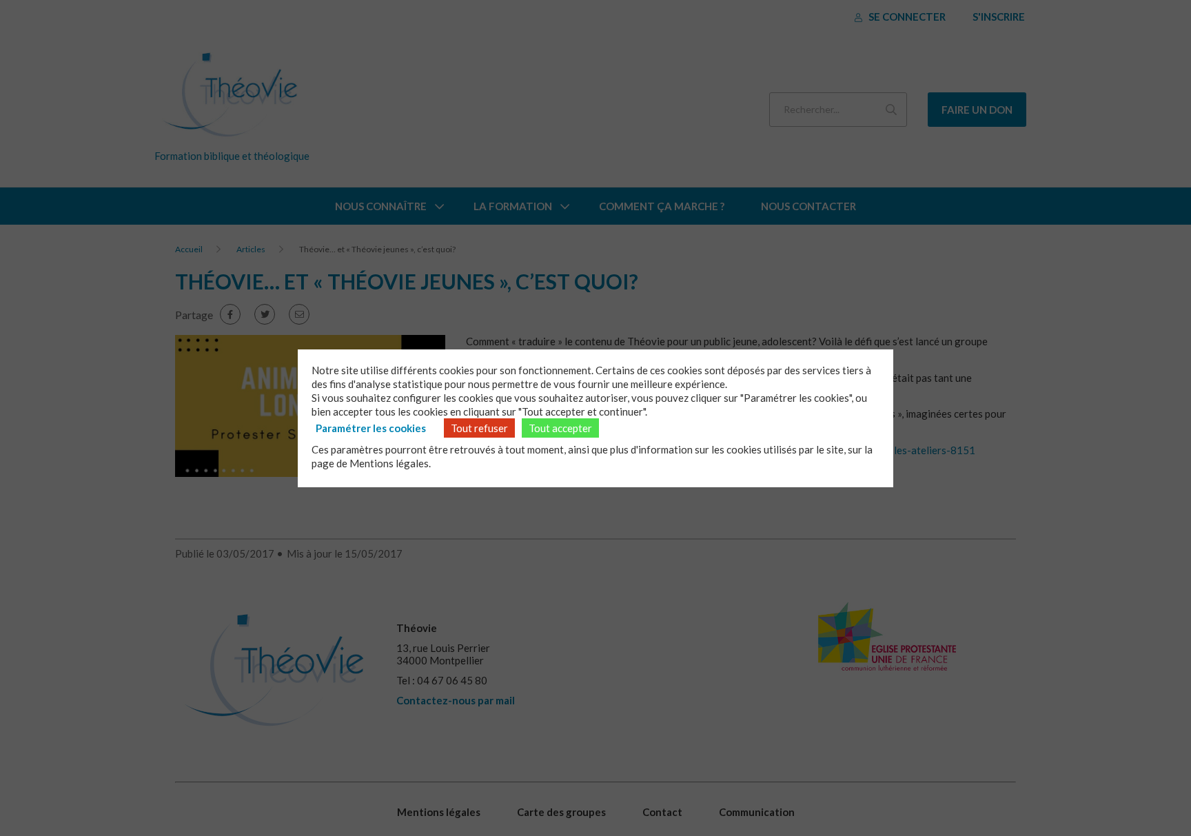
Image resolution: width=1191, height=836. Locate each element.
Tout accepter (560, 428)
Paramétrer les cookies (371, 428)
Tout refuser (479, 428)
